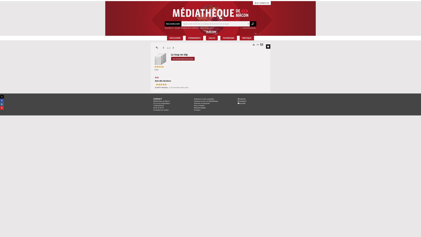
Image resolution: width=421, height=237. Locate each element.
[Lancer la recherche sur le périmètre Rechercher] (253, 23)
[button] (175, 38)
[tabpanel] (210, 67)
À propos (197, 110)
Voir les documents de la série (183, 59)
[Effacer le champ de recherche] (248, 23)
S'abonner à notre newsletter (204, 99)
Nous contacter (199, 105)
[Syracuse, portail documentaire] (210, 13)
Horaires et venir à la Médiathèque (206, 101)
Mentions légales (200, 108)
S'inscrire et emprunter (202, 103)
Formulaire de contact (161, 110)
